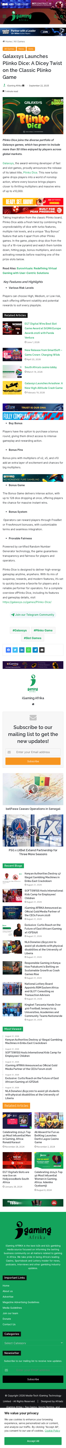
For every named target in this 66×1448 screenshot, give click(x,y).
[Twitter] (15, 650)
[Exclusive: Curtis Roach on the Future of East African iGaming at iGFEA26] (12, 929)
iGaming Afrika (14, 85)
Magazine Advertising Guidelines (21, 1302)
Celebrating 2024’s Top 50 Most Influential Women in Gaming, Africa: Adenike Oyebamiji (48, 1178)
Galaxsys (8, 163)
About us (8, 1291)
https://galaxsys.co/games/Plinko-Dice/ (27, 602)
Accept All (33, 1440)
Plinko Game (44, 630)
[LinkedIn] (21, 650)
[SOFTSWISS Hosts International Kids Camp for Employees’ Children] (12, 895)
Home (8, 41)
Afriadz (59, 1401)
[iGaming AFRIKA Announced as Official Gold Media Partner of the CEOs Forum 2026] (12, 912)
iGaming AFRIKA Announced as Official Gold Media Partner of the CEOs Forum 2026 (43, 911)
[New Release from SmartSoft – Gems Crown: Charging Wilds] (12, 354)
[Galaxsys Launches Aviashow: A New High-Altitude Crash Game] (12, 387)
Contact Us (9, 1324)
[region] (33, 1428)
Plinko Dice (30, 172)
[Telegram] (35, 650)
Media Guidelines (12, 1307)
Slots (30, 48)
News (21, 48)
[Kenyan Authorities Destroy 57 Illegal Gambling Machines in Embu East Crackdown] (12, 878)
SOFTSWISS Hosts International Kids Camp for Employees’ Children (44, 894)
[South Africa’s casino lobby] (12, 371)
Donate (7, 1318)
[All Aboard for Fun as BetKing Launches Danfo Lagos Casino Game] (49, 1120)
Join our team (10, 1313)
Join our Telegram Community (34, 614)
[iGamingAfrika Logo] (21, 16)
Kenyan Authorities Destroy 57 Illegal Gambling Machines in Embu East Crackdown (43, 877)
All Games (19, 41)
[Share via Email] (42, 650)
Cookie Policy (52, 1430)
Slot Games (33, 638)
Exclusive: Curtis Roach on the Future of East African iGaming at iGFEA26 (43, 928)
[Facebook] (8, 650)
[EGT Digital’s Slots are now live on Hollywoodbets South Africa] (17, 1160)
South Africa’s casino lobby (41, 367)
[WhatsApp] (28, 650)
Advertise (8, 1296)
